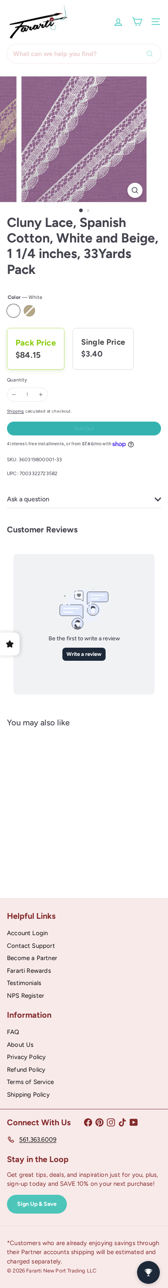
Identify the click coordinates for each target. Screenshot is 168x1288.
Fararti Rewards (29, 970)
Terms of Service (30, 1082)
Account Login (27, 933)
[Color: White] (21, 831)
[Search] (151, 54)
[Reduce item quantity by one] (14, 395)
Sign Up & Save (37, 1203)
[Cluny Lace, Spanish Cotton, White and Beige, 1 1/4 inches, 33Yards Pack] (58, 807)
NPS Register (25, 995)
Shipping (15, 411)
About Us (20, 1044)
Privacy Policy (26, 1057)
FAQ (13, 1032)
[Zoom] (135, 190)
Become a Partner (32, 958)
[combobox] (84, 54)
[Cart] (137, 22)
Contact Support (31, 945)
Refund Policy (26, 1069)
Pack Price (35, 343)
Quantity (17, 380)
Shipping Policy (28, 1094)
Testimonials (24, 983)
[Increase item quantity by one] (41, 395)
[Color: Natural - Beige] (36, 831)
